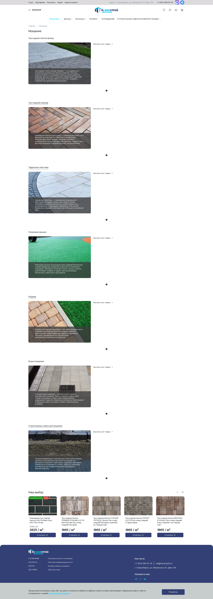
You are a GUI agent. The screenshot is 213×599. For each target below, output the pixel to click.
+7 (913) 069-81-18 (165, 2)
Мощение (54, 19)
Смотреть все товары (101, 44)
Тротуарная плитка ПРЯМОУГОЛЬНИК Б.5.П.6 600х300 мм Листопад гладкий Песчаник (73, 521)
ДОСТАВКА (32, 570)
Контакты (51, 2)
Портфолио (40, 2)
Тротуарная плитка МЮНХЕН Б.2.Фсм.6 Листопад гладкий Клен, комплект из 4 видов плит (169, 521)
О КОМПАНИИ (33, 558)
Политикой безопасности (59, 593)
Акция (60, 2)
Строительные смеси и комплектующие (138, 19)
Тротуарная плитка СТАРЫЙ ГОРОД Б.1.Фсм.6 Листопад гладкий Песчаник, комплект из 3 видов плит (105, 521)
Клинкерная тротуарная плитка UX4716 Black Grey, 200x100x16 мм (41, 520)
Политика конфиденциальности (60, 562)
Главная (31, 26)
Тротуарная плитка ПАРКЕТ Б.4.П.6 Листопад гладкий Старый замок (137, 520)
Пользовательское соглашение (60, 558)
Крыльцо (80, 19)
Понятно (173, 592)
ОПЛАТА (31, 566)
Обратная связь (54, 570)
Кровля (93, 19)
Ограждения (108, 19)
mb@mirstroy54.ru (164, 563)
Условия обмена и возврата (59, 566)
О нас (30, 2)
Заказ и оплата (71, 2)
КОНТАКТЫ (32, 562)
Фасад (67, 19)
